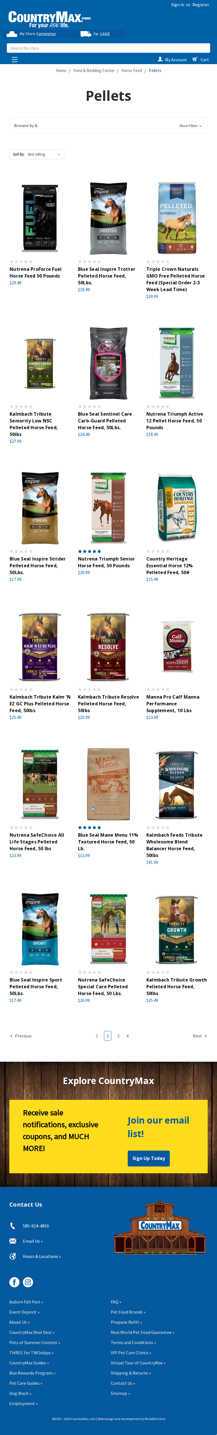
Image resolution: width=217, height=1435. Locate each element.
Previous (23, 1036)
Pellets (155, 70)
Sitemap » (120, 1393)
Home (61, 70)
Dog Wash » (20, 1393)
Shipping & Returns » (131, 1373)
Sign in (177, 4)
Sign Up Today (149, 1158)
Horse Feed (131, 70)
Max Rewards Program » (32, 1373)
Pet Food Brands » (128, 1312)
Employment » (23, 1403)
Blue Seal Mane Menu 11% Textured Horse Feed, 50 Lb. (108, 842)
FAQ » (116, 1302)
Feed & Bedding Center (94, 70)
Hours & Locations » (42, 1256)
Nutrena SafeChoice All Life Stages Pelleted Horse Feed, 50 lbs (37, 842)
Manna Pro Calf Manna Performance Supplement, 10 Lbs (172, 704)
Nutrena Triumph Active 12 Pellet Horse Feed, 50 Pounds (174, 421)
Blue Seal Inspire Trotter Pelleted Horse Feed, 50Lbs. (106, 276)
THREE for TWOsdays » (31, 1352)
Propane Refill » (126, 1322)
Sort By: (19, 154)
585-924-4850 (36, 1226)
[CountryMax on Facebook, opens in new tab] (12, 1280)
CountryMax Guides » (29, 1363)
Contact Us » (123, 1383)
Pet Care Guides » (25, 1383)
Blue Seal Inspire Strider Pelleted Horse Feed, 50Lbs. (38, 565)
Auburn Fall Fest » (26, 1302)
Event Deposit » (24, 1312)
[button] (108, 125)
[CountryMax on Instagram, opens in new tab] (26, 1280)
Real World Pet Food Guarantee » (142, 1332)
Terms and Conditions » (133, 1342)
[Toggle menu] (13, 58)
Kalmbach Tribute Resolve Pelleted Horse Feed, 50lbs (108, 704)
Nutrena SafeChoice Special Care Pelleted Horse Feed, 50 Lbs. (103, 986)
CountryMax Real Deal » (32, 1332)
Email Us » (33, 1241)
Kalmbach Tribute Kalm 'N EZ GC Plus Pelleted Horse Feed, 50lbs (40, 704)
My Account (176, 59)
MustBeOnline (155, 1419)
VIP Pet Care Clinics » (131, 1352)
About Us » (19, 1322)
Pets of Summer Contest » (34, 1342)
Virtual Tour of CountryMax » (138, 1363)
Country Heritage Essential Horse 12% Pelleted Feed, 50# (169, 565)
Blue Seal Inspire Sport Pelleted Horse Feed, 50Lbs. (36, 986)
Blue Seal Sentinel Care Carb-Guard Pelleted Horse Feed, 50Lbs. (105, 421)
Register (200, 4)
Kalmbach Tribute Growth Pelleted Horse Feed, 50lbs (176, 986)
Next (198, 1036)
